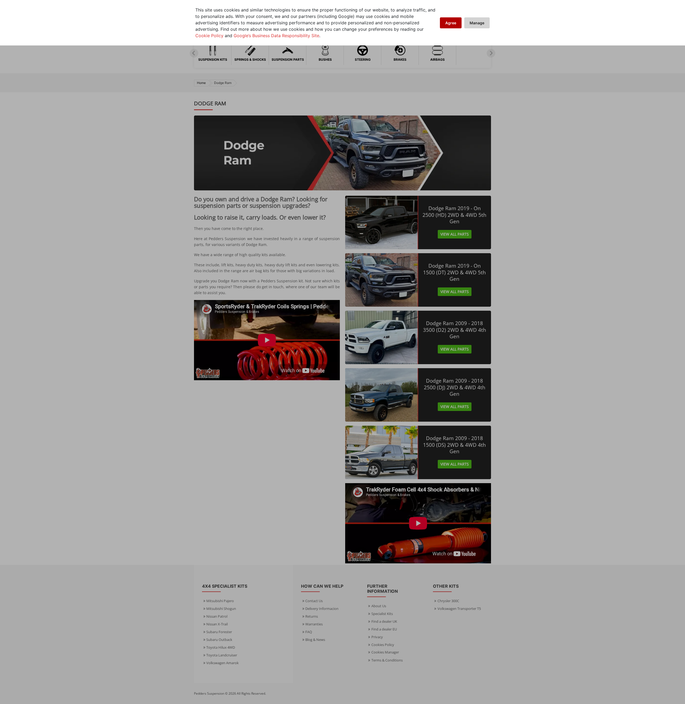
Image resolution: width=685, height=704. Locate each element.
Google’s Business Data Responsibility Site (276, 35)
